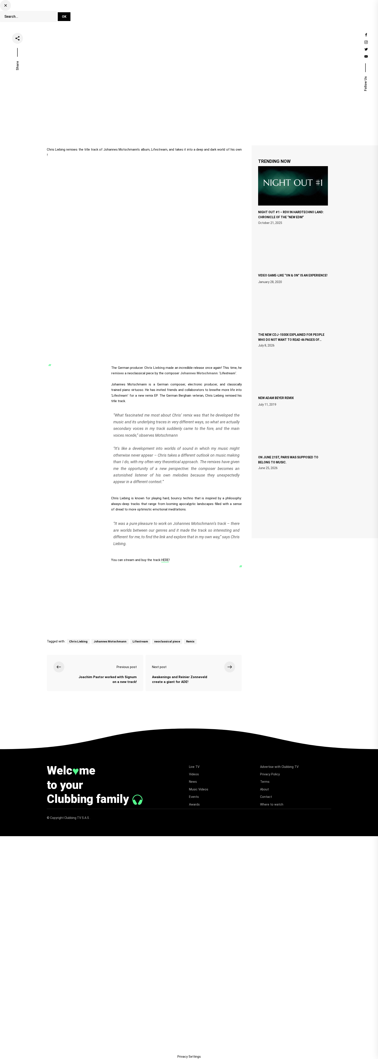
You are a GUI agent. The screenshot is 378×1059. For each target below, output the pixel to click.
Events (240, 14)
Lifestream (140, 641)
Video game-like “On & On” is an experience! (292, 275)
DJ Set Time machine (131, 14)
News (200, 14)
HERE (165, 560)
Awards (194, 804)
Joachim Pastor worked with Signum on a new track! (107, 679)
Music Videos (198, 789)
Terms (265, 781)
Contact (266, 797)
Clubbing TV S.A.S (77, 818)
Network (260, 14)
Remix (190, 641)
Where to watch (271, 804)
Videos (182, 14)
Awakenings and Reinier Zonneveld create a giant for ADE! (179, 679)
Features (219, 14)
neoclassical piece (167, 641)
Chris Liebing (78, 641)
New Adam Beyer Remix (276, 398)
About (264, 789)
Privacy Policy (270, 774)
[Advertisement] (144, 599)
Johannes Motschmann (110, 641)
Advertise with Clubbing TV (279, 767)
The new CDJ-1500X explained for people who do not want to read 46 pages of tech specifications (291, 339)
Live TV (162, 14)
